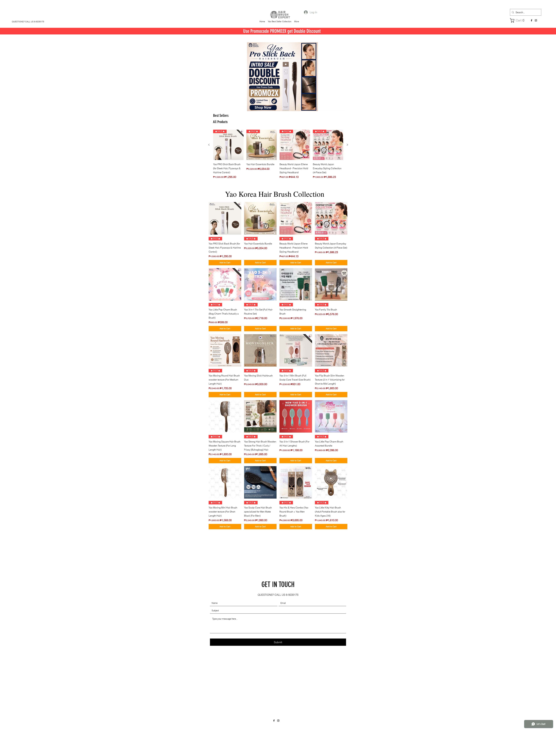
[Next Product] (347, 144)
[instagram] (535, 20)
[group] (278, 156)
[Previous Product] (209, 144)
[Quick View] (225, 218)
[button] (518, 20)
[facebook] (531, 20)
